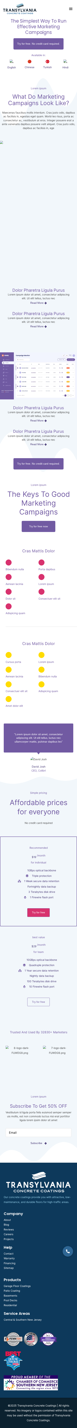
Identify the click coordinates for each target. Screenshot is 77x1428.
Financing (9, 1263)
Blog (6, 1224)
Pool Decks (10, 1300)
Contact (8, 1253)
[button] (68, 1251)
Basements (10, 1295)
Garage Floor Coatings (17, 1286)
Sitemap (9, 1267)
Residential (10, 1305)
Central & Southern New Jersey (23, 1319)
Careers (8, 1234)
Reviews (9, 1229)
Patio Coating (12, 1290)
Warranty (9, 1258)
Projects (9, 1239)
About (7, 1219)
